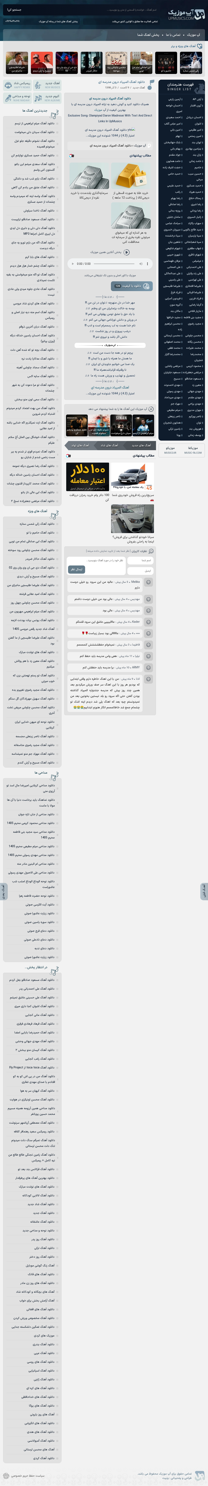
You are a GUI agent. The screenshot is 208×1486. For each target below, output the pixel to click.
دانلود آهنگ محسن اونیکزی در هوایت (32, 1100)
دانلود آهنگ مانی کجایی (39, 1015)
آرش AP (197, 99)
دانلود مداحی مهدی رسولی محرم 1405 (31, 855)
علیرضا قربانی (194, 292)
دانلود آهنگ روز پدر (42, 1239)
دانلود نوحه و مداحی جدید (38, 1231)
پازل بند (197, 155)
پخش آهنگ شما (148, 35)
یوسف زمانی (194, 435)
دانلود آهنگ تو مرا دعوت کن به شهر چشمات (33, 388)
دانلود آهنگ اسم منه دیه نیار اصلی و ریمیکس (33, 315)
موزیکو (170, 450)
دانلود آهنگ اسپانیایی (41, 1371)
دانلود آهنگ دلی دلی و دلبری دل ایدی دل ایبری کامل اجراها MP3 (32, 231)
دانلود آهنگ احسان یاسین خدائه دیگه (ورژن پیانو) (32, 338)
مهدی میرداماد (172, 398)
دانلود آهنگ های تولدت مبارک (36, 652)
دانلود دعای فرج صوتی (40, 931)
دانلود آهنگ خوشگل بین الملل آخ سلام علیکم (31, 440)
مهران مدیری (194, 410)
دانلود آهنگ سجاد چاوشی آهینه (35, 367)
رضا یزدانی (195, 211)
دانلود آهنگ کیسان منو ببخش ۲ (35, 1050)
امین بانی (175, 130)
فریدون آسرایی (173, 299)
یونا (179, 435)
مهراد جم (176, 404)
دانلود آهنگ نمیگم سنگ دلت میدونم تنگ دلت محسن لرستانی (33, 1143)
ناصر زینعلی (174, 417)
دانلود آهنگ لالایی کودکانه (38, 1195)
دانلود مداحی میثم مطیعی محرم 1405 (31, 846)
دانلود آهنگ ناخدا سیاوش (39, 211)
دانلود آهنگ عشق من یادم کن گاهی (32, 187)
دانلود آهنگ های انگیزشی (39, 1423)
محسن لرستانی (172, 336)
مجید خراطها (174, 318)
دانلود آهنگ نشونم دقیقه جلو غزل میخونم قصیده (34, 144)
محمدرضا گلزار (173, 354)
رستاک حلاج (195, 198)
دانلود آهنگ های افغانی (40, 1309)
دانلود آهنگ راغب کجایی (39, 1059)
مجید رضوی (194, 324)
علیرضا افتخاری (193, 286)
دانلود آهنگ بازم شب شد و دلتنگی (34, 179)
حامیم (198, 168)
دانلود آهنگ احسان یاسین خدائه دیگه (32, 475)
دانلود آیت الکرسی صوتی (40, 905)
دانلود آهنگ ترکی (44, 1248)
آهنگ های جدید (141, 445)
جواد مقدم (175, 155)
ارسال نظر (76, 569)
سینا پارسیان (194, 236)
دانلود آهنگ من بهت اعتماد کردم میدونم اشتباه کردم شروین (30, 411)
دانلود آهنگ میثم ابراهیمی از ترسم (34, 123)
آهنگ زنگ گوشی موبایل (40, 1266)
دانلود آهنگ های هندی (40, 1432)
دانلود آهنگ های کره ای (40, 1388)
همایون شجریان (172, 423)
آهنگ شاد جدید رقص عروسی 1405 (33, 629)
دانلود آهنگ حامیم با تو (40, 533)
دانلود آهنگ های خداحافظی (37, 1397)
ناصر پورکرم (195, 417)
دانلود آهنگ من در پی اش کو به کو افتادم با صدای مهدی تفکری (34, 1079)
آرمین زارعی (174, 99)
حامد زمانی (195, 161)
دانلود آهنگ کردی (43, 1458)
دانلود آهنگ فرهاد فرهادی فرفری (35, 1024)
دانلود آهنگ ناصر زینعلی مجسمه (35, 736)
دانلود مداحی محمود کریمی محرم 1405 (30, 823)
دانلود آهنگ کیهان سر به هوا (37, 1091)
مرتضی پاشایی (173, 366)
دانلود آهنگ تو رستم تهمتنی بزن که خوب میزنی (34, 678)
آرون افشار (195, 106)
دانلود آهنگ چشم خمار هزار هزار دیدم (32, 266)
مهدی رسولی (174, 391)
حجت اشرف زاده (172, 168)
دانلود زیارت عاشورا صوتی (39, 913)
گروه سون (175, 305)
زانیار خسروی (194, 217)
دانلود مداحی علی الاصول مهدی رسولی (31, 873)
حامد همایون (173, 161)
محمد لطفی (174, 348)
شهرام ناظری (194, 255)
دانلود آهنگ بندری (43, 1344)
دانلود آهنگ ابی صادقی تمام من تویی (31, 541)
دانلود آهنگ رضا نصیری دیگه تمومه (33, 466)
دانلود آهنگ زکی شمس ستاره (37, 524)
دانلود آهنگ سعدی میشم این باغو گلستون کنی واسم (34, 167)
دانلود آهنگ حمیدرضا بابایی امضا (34, 1033)
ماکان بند (175, 311)
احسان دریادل (193, 117)
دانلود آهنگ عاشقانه (42, 1222)
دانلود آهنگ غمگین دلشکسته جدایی (33, 1327)
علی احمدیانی (193, 267)
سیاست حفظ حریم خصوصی (27, 1476)
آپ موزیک (186, 14)
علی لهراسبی (194, 280)
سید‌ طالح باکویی (192, 230)
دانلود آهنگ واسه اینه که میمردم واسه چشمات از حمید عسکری (32, 199)
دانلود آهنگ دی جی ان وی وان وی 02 (31, 568)
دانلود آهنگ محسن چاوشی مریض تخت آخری (31, 710)
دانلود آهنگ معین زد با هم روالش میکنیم (34, 664)
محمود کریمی (193, 366)
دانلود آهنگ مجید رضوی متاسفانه (34, 745)
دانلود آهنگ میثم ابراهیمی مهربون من (32, 611)
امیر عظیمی (195, 130)
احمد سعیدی (173, 117)
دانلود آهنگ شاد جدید (41, 1204)
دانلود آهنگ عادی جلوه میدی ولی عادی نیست (31, 292)
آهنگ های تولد (80, 445)
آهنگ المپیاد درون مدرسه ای (110, 387)
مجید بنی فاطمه (192, 318)
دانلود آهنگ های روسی (40, 1362)
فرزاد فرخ (176, 292)
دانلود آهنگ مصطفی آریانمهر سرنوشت (31, 1123)
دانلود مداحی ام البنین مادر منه (35, 864)
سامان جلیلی (174, 217)
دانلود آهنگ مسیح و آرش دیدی (35, 576)
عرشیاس (196, 261)
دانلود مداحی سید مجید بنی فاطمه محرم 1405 (34, 835)
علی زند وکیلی (194, 274)
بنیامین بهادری (193, 149)
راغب (178, 192)
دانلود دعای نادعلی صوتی (39, 940)
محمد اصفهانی (172, 342)
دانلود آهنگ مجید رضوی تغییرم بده (33, 690)
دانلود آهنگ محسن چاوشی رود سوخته (31, 550)
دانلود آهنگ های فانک (41, 1274)
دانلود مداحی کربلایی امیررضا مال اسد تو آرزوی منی (30, 788)
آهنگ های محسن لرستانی (39, 1450)
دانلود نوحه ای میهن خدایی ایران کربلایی (34, 725)
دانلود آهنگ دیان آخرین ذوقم (36, 327)
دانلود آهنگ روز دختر (41, 1257)
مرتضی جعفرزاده (192, 373)
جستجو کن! (14, 10)
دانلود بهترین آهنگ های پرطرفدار (34, 1178)
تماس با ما (173, 35)
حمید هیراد (195, 192)
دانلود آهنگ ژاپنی (44, 1379)
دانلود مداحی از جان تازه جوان (36, 814)
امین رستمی (194, 136)
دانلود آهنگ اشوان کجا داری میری (34, 1006)
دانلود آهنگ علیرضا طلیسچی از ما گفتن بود (31, 641)
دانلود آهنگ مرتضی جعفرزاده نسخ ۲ (32, 501)
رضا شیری (196, 204)
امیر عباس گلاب (172, 124)
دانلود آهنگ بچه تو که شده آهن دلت (32, 350)
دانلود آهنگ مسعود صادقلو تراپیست (32, 219)
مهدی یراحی (194, 404)
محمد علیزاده (193, 348)
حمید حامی (174, 174)
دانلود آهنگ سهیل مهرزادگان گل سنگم (31, 699)
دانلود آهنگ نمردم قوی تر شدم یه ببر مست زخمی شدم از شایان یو (33, 455)
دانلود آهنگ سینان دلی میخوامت (34, 132)
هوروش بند (195, 429)
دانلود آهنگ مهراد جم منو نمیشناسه (33, 754)
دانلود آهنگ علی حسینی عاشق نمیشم (32, 997)
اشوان (198, 124)
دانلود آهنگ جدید (43, 1213)
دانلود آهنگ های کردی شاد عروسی (33, 303)
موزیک (98, 110)
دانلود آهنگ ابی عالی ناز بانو (37, 492)
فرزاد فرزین (195, 299)
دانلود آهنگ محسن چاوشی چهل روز (32, 603)
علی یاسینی (175, 280)
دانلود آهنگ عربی (44, 1353)
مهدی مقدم (194, 398)
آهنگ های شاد (109, 445)
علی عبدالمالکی (172, 274)
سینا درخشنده (173, 236)
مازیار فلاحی (194, 311)
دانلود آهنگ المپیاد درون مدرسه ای (121, 82)
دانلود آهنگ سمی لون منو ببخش (34, 399)
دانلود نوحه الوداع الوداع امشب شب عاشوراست (33, 884)
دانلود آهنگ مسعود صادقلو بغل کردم (31, 980)
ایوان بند (196, 143)
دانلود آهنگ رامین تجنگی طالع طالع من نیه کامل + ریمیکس (31, 1158)
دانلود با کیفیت (128, 286)
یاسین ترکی (174, 429)
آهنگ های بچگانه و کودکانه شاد (35, 1292)
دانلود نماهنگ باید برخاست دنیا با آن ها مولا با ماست (31, 803)
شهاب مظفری (194, 248)
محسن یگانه (194, 342)
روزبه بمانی (175, 211)
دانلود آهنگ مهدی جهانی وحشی (34, 1041)
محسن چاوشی (193, 336)
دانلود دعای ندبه (44, 948)
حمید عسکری (194, 186)
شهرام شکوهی (173, 248)
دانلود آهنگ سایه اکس (40, 376)
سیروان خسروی (172, 230)
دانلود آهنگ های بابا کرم (39, 257)
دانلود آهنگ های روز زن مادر (37, 1283)
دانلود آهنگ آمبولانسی (41, 1441)
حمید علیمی (174, 186)
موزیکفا (193, 450)
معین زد (196, 385)
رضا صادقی (175, 204)
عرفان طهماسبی (172, 261)
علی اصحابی (174, 267)
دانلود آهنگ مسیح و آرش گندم (36, 763)
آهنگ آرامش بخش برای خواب (37, 1301)
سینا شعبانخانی (193, 242)
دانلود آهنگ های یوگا (41, 1406)
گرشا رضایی (195, 305)
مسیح (177, 379)
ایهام (178, 136)
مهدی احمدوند (172, 385)
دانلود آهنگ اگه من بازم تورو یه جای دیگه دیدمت (33, 246)
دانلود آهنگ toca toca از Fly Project (31, 1068)
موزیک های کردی (44, 1336)
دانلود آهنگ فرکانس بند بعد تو (36, 1169)
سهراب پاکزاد (194, 223)
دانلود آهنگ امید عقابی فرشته (36, 594)
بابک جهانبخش (172, 143)
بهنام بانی (175, 149)
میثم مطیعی (174, 410)
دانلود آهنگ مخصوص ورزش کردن (33, 1318)
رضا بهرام (176, 198)
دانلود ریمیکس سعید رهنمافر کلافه (34, 1132)
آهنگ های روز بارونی (42, 1414)
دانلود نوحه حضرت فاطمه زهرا (36, 896)
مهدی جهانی (194, 391)
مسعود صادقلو (193, 379)
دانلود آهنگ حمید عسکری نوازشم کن (32, 155)
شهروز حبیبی (174, 255)
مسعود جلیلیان (172, 373)
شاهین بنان (174, 242)
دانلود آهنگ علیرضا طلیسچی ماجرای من (30, 585)
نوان (198, 423)
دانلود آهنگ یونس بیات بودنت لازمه (32, 620)
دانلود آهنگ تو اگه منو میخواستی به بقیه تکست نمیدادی (30, 278)
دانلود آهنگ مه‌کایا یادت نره (38, 359)
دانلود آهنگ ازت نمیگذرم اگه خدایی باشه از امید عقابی (31, 426)
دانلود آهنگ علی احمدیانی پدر (36, 989)
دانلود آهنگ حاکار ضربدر (39, 559)
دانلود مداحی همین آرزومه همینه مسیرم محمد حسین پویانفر (31, 1111)
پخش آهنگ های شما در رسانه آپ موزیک (58, 21)
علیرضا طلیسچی (172, 286)
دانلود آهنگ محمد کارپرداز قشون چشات (30, 484)
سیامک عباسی (173, 223)
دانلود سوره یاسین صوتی (39, 922)
